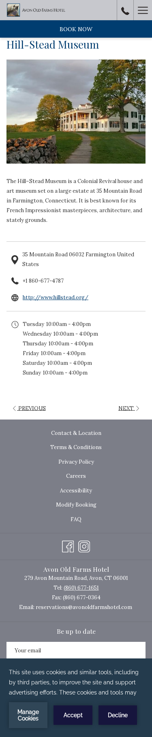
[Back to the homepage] (37, 10)
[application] (76, 697)
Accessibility (76, 490)
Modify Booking (76, 504)
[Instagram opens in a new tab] (84, 545)
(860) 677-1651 (81, 587)
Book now (76, 29)
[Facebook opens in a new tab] (68, 545)
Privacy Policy (76, 461)
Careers (76, 476)
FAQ (76, 519)
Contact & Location (76, 433)
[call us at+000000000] (125, 10)
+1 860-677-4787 (43, 280)
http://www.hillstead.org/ (55, 297)
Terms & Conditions (76, 447)
